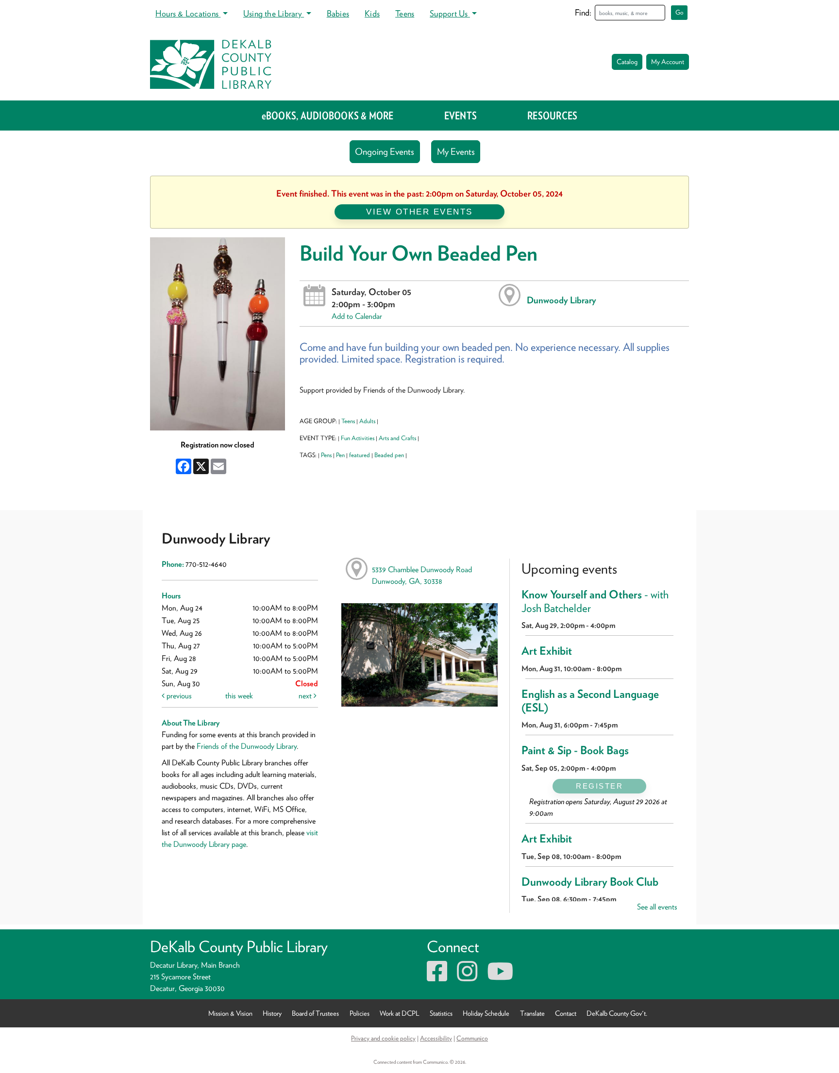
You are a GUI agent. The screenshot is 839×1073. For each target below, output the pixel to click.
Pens (326, 455)
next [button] (306, 695)
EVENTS (460, 115)
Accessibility (436, 1038)
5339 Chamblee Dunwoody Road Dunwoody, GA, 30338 (422, 575)
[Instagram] (467, 977)
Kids (372, 13)
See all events (657, 906)
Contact (565, 1013)
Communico (472, 1038)
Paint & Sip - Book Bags (575, 750)
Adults (367, 421)
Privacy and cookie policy (383, 1038)
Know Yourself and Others (595, 601)
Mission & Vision (230, 1013)
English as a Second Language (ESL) (590, 700)
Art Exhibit (546, 651)
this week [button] (239, 695)
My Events (456, 151)
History (272, 1013)
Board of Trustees (315, 1013)
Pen (340, 455)
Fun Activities (357, 438)
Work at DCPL (400, 1013)
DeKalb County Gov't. (617, 1013)
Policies (359, 1013)
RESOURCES (552, 115)
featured (359, 455)
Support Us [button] (450, 13)
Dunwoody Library (561, 300)
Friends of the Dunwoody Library (247, 746)
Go (679, 12)
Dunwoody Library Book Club (589, 882)
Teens (404, 13)
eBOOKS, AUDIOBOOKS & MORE (328, 115)
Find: (583, 12)
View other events (419, 211)
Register (599, 786)
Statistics (441, 1013)
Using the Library (273, 13)
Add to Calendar (357, 316)
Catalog (627, 62)
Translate (532, 1013)
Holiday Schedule (486, 1013)
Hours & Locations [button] (187, 13)
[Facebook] (437, 977)
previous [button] (178, 695)
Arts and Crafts (397, 438)
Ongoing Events (384, 151)
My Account (667, 62)
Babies (338, 13)
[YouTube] (500, 977)
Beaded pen (389, 455)
